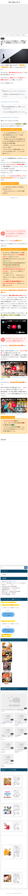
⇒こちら (5, 610)
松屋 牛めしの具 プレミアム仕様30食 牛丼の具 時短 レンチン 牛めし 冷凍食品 (16, 779)
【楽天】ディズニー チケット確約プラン (8, 630)
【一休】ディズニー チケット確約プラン (8, 614)
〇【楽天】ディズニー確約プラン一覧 (9, 623)
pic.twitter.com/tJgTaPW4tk (18, 91)
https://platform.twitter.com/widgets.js (10, 101)
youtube (2, 38)
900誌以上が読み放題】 (15, 591)
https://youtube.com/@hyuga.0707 (15, 413)
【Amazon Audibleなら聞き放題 (8, 586)
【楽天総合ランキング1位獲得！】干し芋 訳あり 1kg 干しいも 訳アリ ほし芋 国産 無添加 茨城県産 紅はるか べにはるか (16, 850)
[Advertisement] (14, 19)
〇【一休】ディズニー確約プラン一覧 (9, 607)
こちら (11, 584)
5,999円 (17, 783)
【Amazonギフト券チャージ (8, 581)
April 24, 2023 (20, 111)
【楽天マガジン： (5, 591)
